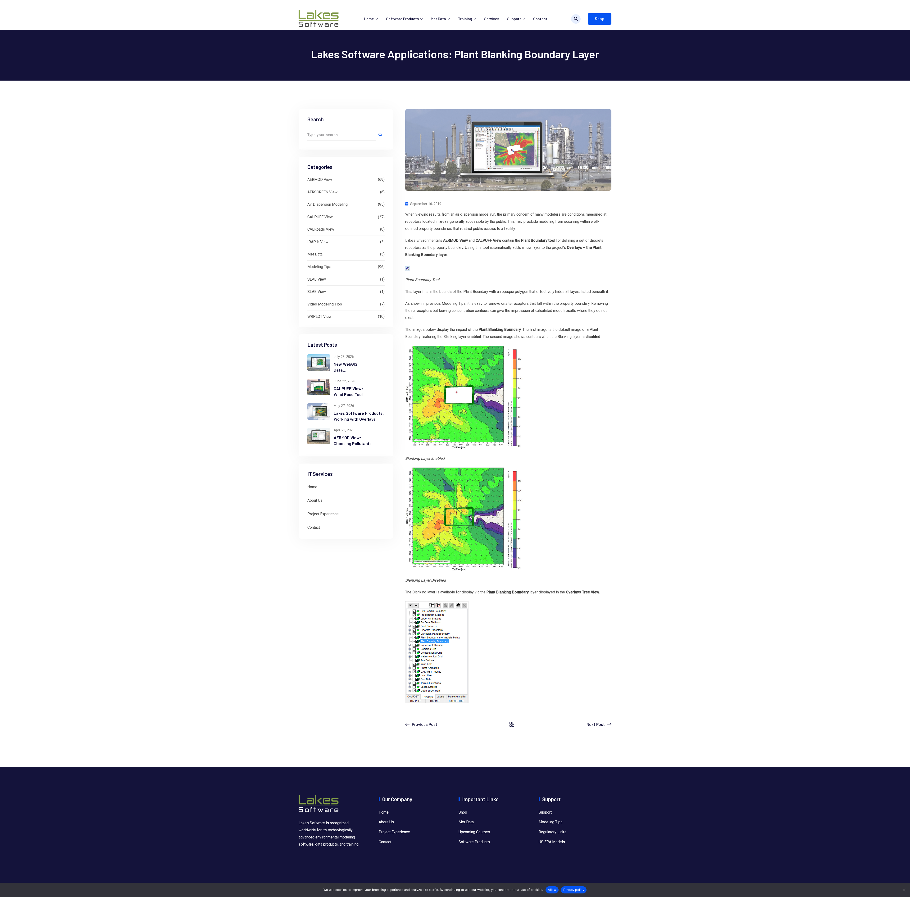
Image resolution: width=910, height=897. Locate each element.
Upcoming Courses (474, 832)
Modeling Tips (319, 266)
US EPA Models (552, 842)
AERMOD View (319, 179)
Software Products (402, 18)
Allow (552, 890)
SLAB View (316, 279)
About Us (315, 500)
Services (491, 18)
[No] (904, 890)
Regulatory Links (552, 832)
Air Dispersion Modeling (327, 204)
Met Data (438, 18)
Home (369, 18)
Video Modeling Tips (324, 304)
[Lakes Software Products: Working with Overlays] (318, 411)
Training (465, 18)
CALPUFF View (320, 217)
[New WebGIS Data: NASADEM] (318, 362)
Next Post (596, 724)
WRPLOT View (319, 316)
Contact (540, 18)
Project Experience (323, 514)
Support (514, 18)
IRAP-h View (317, 242)
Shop (599, 19)
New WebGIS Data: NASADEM (345, 369)
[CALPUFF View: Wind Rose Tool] (318, 387)
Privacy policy (573, 890)
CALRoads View (320, 229)
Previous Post (424, 724)
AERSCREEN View (322, 192)
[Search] (576, 19)
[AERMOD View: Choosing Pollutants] (318, 436)
